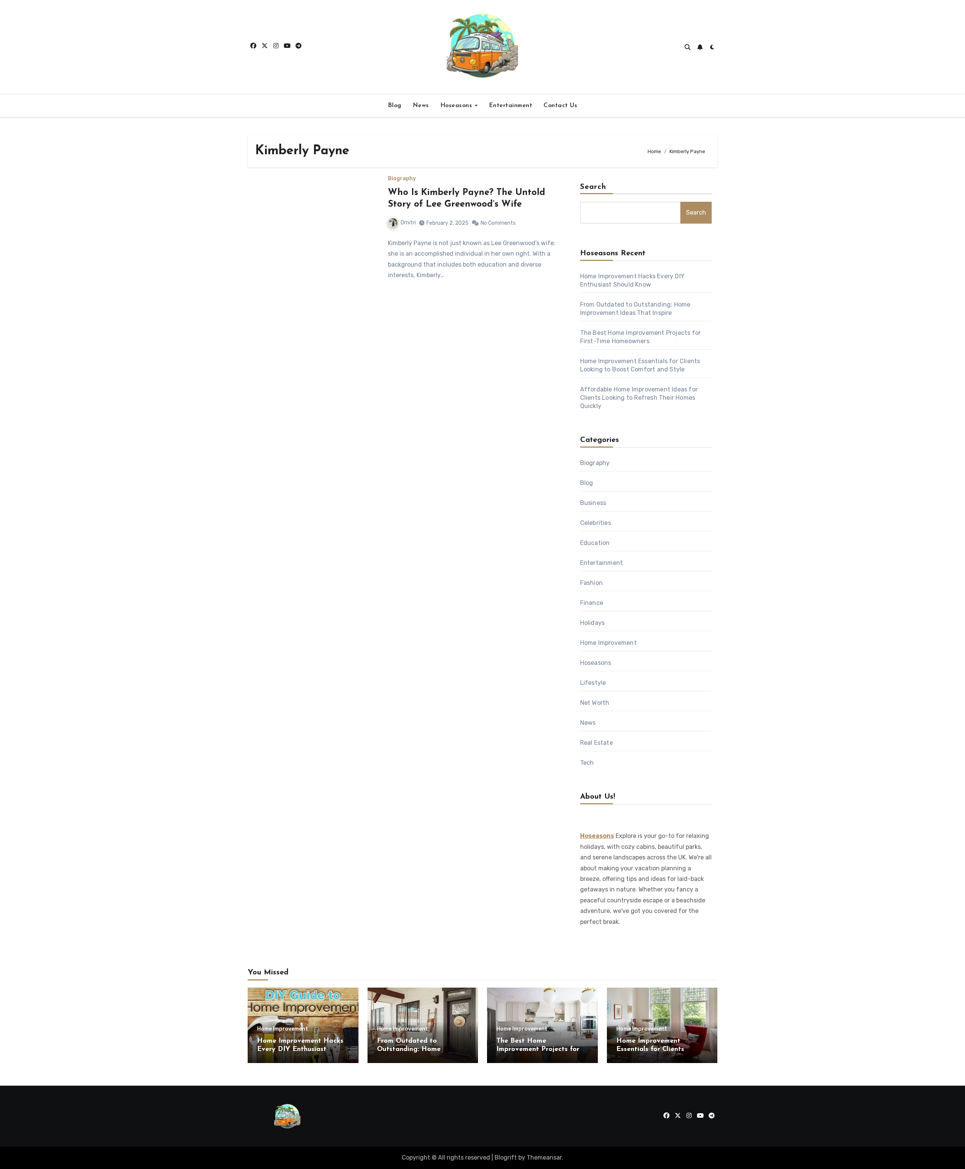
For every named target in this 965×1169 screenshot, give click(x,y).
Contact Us (560, 106)
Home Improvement (608, 642)
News (421, 106)
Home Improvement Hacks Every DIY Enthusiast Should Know (300, 1049)
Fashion (591, 582)
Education (595, 542)
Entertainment (511, 106)
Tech (587, 762)
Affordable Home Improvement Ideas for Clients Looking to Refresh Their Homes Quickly (639, 398)
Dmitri (408, 222)
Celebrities (595, 522)
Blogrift (506, 1157)
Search (593, 187)
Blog (394, 106)
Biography (402, 178)
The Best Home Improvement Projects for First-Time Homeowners (537, 1049)
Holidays (592, 622)
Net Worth (595, 702)
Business (593, 502)
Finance (591, 602)
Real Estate (596, 742)
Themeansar (544, 1157)
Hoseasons (457, 106)
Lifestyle (593, 682)
